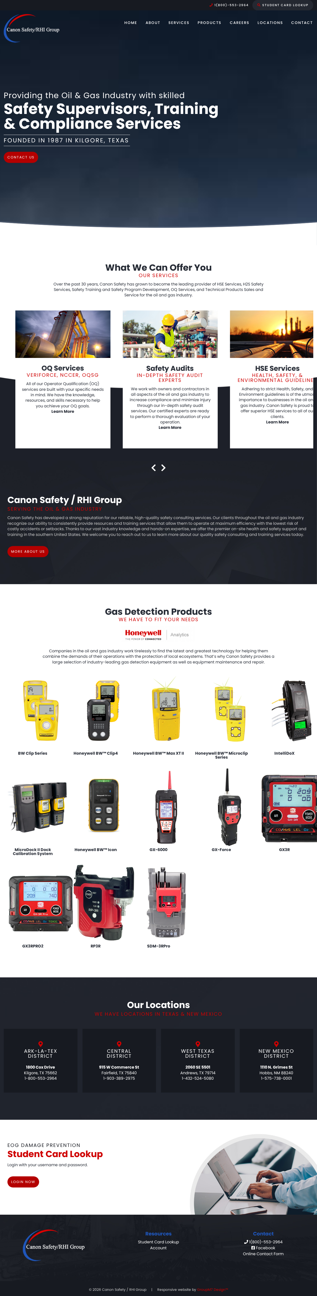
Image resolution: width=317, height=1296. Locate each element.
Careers (239, 22)
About (153, 22)
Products (209, 22)
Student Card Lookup (284, 5)
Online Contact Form (263, 1254)
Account (158, 1248)
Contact (302, 22)
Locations (270, 22)
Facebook (265, 1248)
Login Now (23, 1181)
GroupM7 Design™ (212, 1289)
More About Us (28, 551)
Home (130, 22)
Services (178, 22)
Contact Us (20, 157)
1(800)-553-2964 (231, 5)
